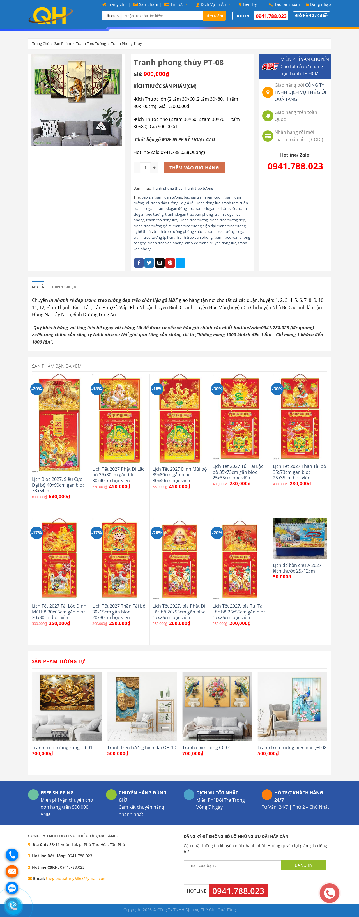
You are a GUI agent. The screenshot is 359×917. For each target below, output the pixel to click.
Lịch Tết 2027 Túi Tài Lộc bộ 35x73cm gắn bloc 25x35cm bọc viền (238, 472)
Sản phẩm (148, 4)
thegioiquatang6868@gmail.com (76, 878)
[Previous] (32, 722)
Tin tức (177, 4)
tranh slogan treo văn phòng (189, 214)
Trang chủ (117, 4)
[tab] (38, 286)
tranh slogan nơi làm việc (215, 208)
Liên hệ (250, 4)
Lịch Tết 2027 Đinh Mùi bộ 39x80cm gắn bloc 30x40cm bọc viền (180, 474)
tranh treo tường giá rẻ (153, 225)
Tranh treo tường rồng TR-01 (62, 747)
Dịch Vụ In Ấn (213, 4)
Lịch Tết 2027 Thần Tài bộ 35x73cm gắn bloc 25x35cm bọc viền (299, 472)
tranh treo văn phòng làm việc (173, 242)
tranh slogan (144, 208)
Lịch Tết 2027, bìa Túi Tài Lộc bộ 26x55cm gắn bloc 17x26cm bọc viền (239, 611)
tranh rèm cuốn (235, 202)
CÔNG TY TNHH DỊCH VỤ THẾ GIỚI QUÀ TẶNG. (300, 92)
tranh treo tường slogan (226, 231)
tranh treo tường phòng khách (179, 231)
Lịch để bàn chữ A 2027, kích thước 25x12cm (298, 568)
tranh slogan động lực (174, 208)
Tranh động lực (207, 202)
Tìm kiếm (214, 15)
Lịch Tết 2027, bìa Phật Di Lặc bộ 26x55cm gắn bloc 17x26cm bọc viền (179, 611)
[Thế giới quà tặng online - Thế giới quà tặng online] (60, 15)
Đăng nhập (320, 4)
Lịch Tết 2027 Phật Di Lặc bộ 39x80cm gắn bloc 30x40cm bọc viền (118, 474)
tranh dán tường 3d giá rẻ (172, 202)
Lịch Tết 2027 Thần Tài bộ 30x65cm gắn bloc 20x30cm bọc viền (119, 611)
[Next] (327, 722)
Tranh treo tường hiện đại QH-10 (141, 747)
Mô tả (38, 286)
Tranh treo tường (91, 43)
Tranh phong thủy (126, 43)
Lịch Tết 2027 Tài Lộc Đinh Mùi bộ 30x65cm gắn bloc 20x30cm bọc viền (59, 611)
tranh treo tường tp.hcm (154, 237)
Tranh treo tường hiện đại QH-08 (291, 747)
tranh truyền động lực (217, 242)
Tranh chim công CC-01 (206, 747)
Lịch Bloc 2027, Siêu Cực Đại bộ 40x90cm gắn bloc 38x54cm (58, 484)
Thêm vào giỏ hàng (194, 168)
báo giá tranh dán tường (161, 197)
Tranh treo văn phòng (194, 237)
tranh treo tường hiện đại (194, 225)
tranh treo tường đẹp (227, 219)
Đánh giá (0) (64, 286)
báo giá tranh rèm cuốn (203, 197)
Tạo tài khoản (287, 4)
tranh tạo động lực (161, 219)
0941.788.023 (271, 16)
